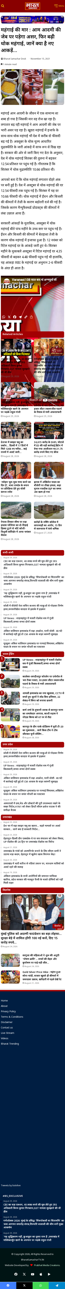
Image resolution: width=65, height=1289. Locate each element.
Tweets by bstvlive (11, 1185)
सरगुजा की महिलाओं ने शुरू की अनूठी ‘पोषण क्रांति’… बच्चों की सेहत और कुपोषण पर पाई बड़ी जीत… (41, 959)
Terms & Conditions (12, 1017)
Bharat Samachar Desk (14, 59)
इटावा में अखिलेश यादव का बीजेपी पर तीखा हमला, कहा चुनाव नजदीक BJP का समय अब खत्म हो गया (47, 487)
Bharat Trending (10, 1044)
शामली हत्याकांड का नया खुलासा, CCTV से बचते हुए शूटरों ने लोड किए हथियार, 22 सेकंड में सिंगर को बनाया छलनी (43, 697)
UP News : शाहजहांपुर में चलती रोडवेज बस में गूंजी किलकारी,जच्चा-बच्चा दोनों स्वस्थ (42, 663)
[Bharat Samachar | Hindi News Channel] (32, 6)
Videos (4, 1038)
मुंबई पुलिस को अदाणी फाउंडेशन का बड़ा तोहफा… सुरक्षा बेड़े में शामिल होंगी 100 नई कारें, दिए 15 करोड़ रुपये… (31, 938)
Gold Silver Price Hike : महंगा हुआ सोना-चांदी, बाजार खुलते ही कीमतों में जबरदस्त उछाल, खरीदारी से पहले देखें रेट (42, 976)
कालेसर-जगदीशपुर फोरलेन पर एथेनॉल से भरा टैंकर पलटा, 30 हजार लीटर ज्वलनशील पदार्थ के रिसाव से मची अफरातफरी (48, 407)
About (4, 1006)
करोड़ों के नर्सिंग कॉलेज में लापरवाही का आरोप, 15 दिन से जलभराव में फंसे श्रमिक (48, 526)
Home (4, 1000)
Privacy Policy (8, 1011)
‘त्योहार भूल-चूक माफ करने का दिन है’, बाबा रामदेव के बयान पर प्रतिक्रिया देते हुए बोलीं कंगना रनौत (16, 487)
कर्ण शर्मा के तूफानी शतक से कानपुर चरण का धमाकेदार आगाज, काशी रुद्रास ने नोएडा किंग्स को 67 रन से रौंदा (43, 714)
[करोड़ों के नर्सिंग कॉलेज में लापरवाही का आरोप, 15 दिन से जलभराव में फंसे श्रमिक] (49, 510)
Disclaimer (6, 1022)
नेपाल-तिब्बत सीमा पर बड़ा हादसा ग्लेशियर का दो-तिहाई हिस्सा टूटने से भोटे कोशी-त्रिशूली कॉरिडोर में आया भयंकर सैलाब (16, 528)
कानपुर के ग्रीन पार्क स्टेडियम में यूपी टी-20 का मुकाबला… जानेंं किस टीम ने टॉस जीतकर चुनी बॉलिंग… (43, 730)
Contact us (7, 1027)
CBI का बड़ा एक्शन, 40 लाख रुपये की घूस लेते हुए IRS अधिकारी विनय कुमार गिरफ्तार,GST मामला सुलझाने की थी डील (15, 366)
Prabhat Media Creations (46, 1265)
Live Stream (7, 1033)
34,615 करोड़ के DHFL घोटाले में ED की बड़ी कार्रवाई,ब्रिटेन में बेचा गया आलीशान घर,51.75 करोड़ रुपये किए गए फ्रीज (49, 447)
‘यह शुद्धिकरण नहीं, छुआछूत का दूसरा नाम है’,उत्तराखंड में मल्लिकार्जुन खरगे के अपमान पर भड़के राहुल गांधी (15, 407)
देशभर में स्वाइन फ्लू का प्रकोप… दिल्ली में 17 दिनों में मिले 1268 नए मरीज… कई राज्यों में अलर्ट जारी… (14, 447)
